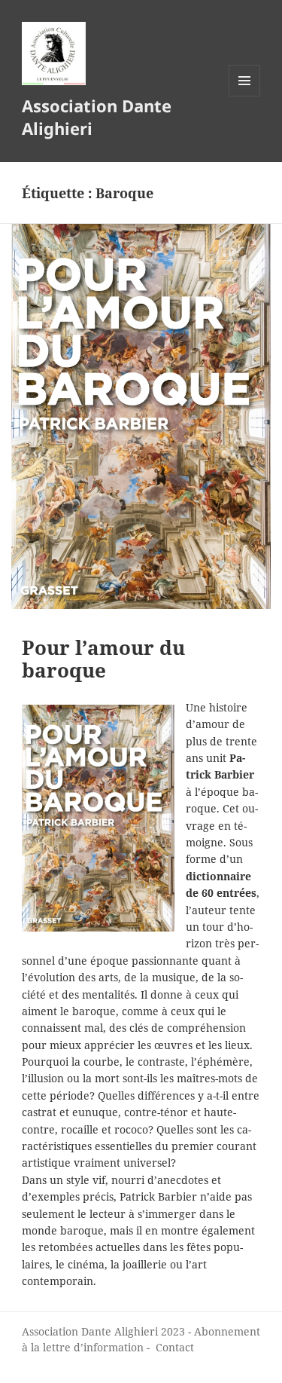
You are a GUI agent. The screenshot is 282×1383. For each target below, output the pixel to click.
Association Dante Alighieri (96, 116)
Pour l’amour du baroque (103, 659)
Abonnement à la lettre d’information (141, 1339)
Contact (175, 1347)
